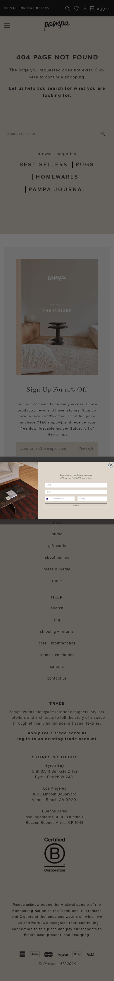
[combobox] (48, 499)
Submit (76, 506)
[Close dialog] (110, 465)
